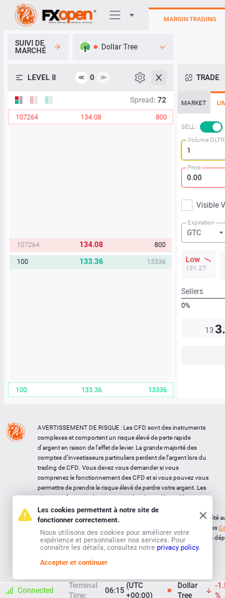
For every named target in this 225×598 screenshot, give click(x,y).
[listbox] (123, 47)
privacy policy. (178, 548)
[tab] (194, 102)
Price (194, 167)
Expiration (201, 222)
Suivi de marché (30, 47)
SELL (188, 126)
